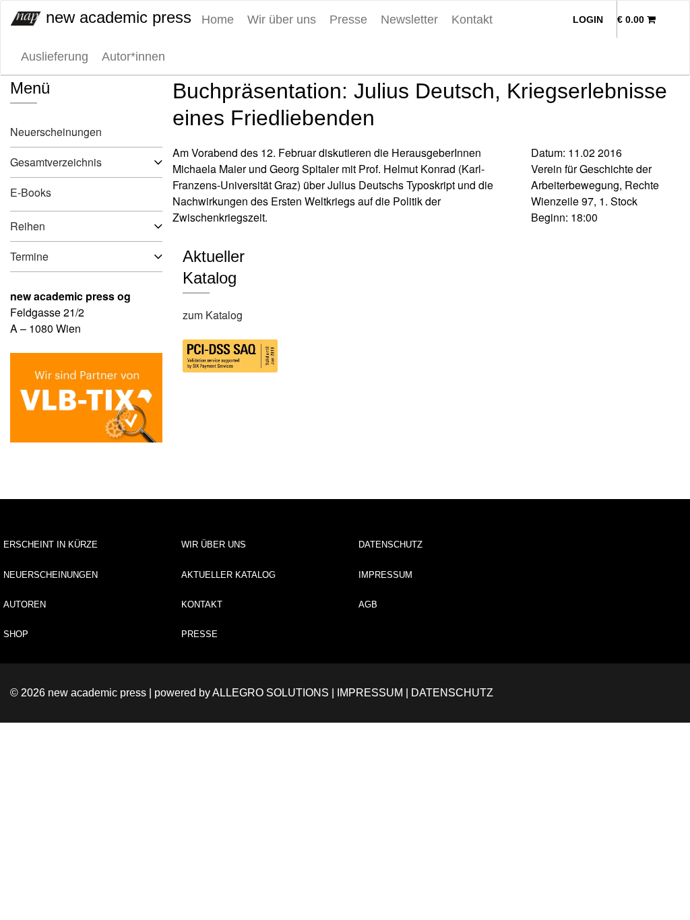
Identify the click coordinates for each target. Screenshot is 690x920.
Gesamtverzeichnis (56, 162)
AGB (367, 604)
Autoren (24, 604)
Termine (29, 256)
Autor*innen (133, 56)
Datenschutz (390, 544)
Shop (15, 634)
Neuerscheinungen (56, 131)
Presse (348, 19)
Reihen (27, 226)
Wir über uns (281, 19)
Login (588, 19)
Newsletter (409, 19)
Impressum (385, 575)
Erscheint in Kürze (50, 544)
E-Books (30, 192)
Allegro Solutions (270, 692)
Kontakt (472, 19)
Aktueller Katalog (228, 575)
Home (217, 19)
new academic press (116, 17)
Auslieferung (54, 56)
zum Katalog (213, 315)
